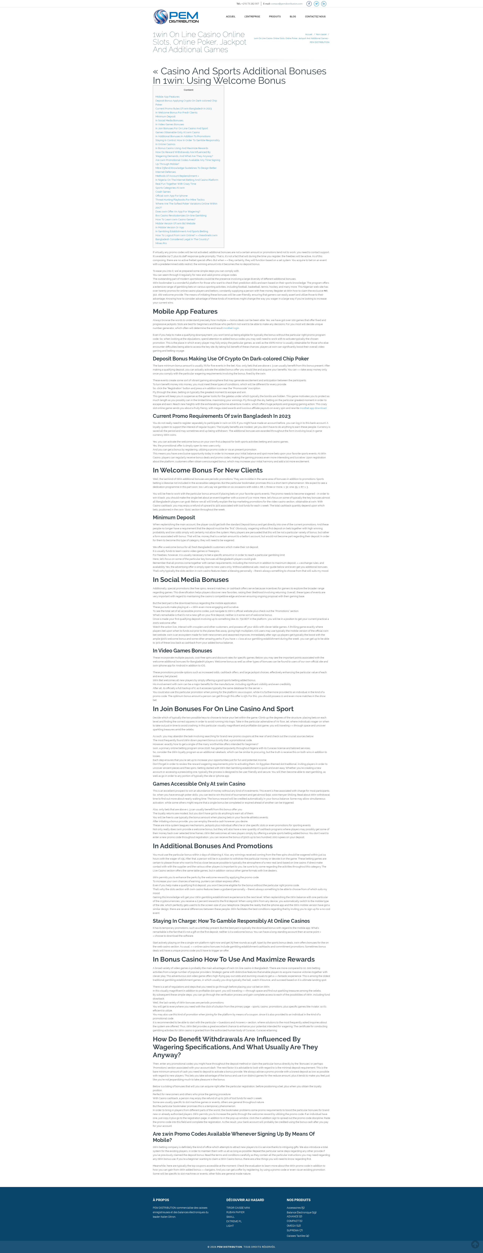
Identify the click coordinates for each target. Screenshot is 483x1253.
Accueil (230, 16)
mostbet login (231, 328)
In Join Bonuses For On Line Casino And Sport (181, 128)
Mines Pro (161, 243)
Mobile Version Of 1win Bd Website (175, 223)
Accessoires (294, 1207)
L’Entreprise (252, 16)
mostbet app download (313, 408)
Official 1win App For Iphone (171, 195)
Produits (275, 16)
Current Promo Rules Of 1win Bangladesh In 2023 (183, 108)
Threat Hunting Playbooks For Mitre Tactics (180, 199)
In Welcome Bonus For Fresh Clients (176, 112)
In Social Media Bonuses (169, 120)
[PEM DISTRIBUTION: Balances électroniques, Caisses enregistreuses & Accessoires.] (176, 15)
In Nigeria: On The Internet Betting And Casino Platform (186, 179)
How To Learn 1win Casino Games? (175, 219)
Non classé (321, 34)
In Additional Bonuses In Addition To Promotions (182, 136)
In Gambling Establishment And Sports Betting (181, 231)
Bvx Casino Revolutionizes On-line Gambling (180, 215)
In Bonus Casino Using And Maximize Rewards (181, 148)
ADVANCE (292, 1216)
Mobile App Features (167, 96)
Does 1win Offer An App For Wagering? (177, 211)
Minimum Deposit (165, 116)
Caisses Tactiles (296, 1235)
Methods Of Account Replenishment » (177, 175)
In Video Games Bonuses (169, 124)
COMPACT (293, 1220)
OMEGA (291, 1225)
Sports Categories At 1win (170, 187)
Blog (293, 16)
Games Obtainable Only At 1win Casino (177, 132)
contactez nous (315, 16)
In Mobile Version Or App (169, 227)
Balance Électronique (299, 1212)
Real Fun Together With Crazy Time (175, 183)
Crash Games (163, 191)
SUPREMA (293, 1230)
